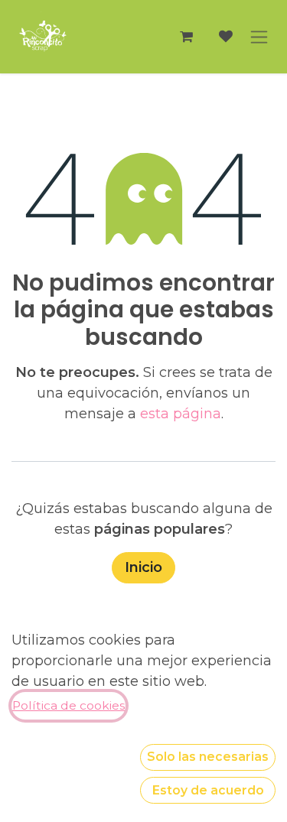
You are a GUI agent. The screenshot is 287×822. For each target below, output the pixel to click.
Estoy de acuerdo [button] (208, 790)
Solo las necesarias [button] (208, 756)
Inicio (143, 567)
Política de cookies (68, 705)
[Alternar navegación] (259, 37)
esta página (180, 413)
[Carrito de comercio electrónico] (186, 37)
